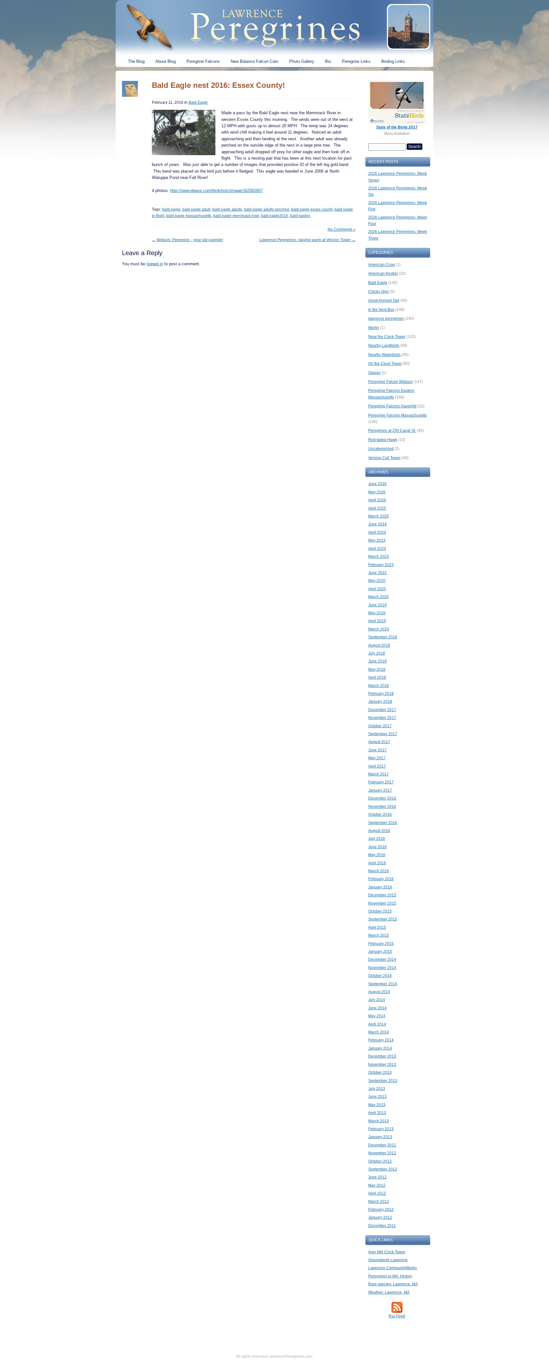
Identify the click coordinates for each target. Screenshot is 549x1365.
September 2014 (382, 984)
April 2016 (377, 863)
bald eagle (171, 209)
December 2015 (382, 895)
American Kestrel (383, 273)
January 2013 (380, 1137)
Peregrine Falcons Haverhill (392, 406)
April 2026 (377, 500)
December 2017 (382, 710)
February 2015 (381, 943)
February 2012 (381, 1209)
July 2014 (376, 1000)
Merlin (373, 328)
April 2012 (377, 1193)
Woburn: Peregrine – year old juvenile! (187, 240)
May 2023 (376, 540)
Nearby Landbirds (383, 345)
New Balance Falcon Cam (254, 61)
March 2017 (378, 774)
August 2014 (379, 992)
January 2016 (380, 887)
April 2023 (377, 548)
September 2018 (382, 637)
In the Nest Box (381, 309)
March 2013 (378, 1121)
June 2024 (377, 524)
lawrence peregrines (386, 318)
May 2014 (376, 1016)
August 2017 (379, 742)
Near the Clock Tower (386, 336)
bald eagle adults (227, 209)
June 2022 (377, 572)
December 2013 (382, 1056)
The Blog (136, 61)
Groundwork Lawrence (388, 1260)
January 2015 (380, 951)
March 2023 (378, 556)
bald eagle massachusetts (188, 216)
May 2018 (376, 669)
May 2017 (376, 758)
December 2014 (382, 959)
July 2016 (376, 838)
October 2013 (380, 1072)
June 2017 (377, 750)
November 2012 (382, 1153)
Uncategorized (381, 448)
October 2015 (380, 911)
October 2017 (380, 726)
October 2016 (380, 814)
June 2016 (377, 847)
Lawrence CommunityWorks (392, 1268)
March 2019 (378, 629)
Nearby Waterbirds (384, 355)
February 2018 (381, 693)
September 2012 (382, 1169)
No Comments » (342, 229)
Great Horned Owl (383, 300)
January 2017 (380, 790)
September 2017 (382, 734)
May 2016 (376, 855)
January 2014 (380, 1048)
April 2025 (377, 508)
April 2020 (377, 589)
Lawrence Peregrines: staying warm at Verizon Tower (307, 240)
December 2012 (382, 1145)
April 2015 (377, 927)
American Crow (381, 264)
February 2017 (381, 782)
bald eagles (300, 216)
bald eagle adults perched (266, 209)
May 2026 (376, 492)
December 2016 (382, 798)
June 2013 (377, 1096)
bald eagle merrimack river (236, 216)
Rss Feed (397, 1316)
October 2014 (380, 975)
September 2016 (382, 823)
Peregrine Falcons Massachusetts (397, 415)
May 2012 (376, 1185)
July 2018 (376, 653)
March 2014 (378, 1032)
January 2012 (380, 1217)
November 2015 (382, 903)
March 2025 (378, 516)
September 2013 (382, 1080)
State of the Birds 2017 (396, 127)
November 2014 (382, 968)
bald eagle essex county (312, 209)
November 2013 (382, 1064)
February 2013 (381, 1129)
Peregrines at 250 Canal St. (392, 430)
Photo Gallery (301, 61)
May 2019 (376, 613)
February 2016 (381, 879)
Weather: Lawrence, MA (389, 1292)
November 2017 (382, 717)
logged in (154, 263)
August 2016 (379, 830)
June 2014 (377, 1008)
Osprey (374, 373)
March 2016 (378, 871)
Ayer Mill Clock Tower (386, 1252)
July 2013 (376, 1088)
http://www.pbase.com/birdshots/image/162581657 (216, 190)
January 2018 (380, 701)
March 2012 (378, 1201)
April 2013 (377, 1113)
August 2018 (379, 645)
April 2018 (377, 677)
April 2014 (377, 1024)
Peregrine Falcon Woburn (390, 381)
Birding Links (393, 61)
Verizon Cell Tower (384, 458)
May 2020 (376, 580)
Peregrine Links (356, 61)
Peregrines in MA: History (390, 1276)
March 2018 (378, 685)
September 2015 (382, 919)
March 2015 (378, 935)
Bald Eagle (198, 102)
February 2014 (381, 1040)
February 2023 (381, 565)
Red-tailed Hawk (382, 440)
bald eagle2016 (274, 216)
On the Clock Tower (385, 363)
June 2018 (377, 661)
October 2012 (380, 1161)
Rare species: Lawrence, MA (393, 1284)
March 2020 (378, 597)
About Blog (165, 61)
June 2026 (377, 484)
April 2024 (377, 532)
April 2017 (377, 766)
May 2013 (376, 1105)
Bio (328, 61)
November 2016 (382, 806)
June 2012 (377, 1177)
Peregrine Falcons (203, 61)
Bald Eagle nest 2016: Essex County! (218, 85)
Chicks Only (378, 291)
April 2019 (377, 621)
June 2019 (377, 605)
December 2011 (382, 1225)
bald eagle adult (196, 209)
